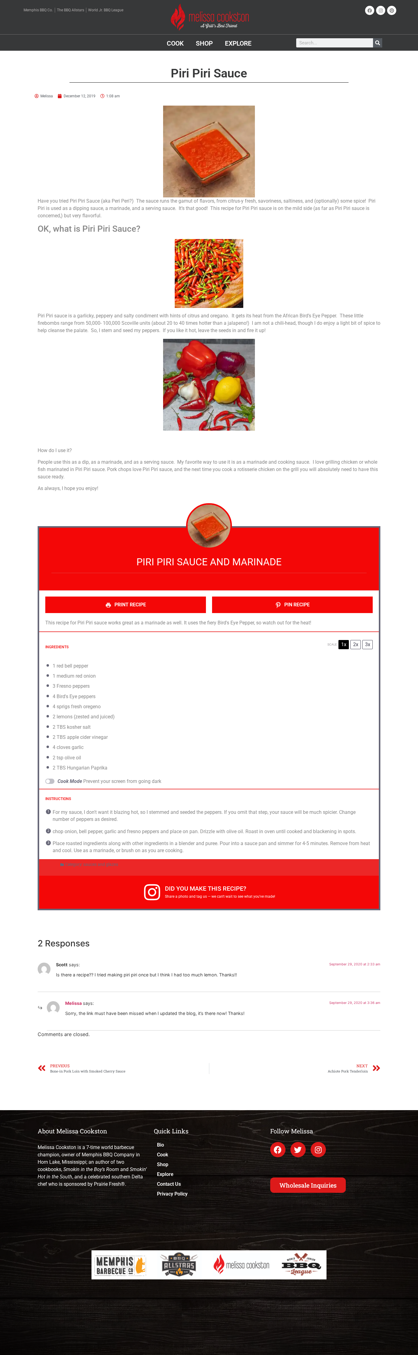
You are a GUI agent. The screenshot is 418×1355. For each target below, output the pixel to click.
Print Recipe (129, 605)
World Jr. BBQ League (105, 10)
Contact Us (169, 1184)
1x (343, 644)
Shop (204, 43)
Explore (238, 43)
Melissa (73, 1003)
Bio (160, 1145)
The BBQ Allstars (70, 10)
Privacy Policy (172, 1194)
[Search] (377, 42)
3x (367, 644)
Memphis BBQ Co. (38, 10)
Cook (175, 43)
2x (355, 644)
